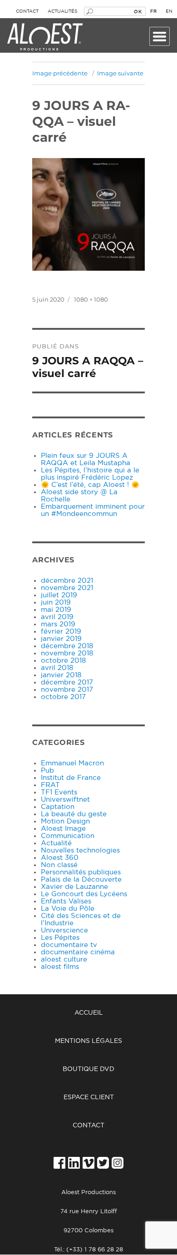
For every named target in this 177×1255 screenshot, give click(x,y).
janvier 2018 (61, 675)
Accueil (88, 1013)
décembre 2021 (67, 580)
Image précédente (60, 73)
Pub (47, 770)
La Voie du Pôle (67, 908)
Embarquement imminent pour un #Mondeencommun (93, 510)
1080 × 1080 (91, 299)
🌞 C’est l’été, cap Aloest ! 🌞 (90, 484)
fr (153, 11)
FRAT (50, 785)
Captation (57, 807)
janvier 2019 (61, 638)
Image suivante (120, 73)
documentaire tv (69, 945)
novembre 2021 (67, 588)
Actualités (62, 11)
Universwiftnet (65, 799)
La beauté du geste (74, 814)
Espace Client (89, 1097)
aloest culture (64, 959)
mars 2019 (58, 624)
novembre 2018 (67, 653)
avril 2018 (57, 668)
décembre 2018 (67, 646)
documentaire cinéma (78, 952)
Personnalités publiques (81, 872)
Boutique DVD (88, 1069)
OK (138, 11)
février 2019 (61, 631)
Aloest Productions (45, 37)
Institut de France (71, 777)
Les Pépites (60, 937)
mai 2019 (56, 609)
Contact (27, 11)
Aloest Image (63, 828)
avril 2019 (57, 617)
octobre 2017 (63, 697)
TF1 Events (59, 792)
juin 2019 (56, 602)
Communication (67, 836)
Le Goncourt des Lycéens (84, 894)
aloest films (60, 966)
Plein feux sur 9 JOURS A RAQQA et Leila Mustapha (85, 459)
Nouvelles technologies (80, 850)
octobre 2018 (63, 660)
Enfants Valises (66, 901)
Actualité (56, 843)
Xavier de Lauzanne (74, 886)
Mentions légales (88, 1041)
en (169, 11)
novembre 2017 (67, 689)
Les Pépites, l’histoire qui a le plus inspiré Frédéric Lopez (90, 474)
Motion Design (65, 821)
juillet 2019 (59, 595)
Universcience (64, 930)
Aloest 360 (60, 857)
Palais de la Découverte (81, 879)
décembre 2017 (67, 682)
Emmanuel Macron (72, 763)
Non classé (59, 865)
